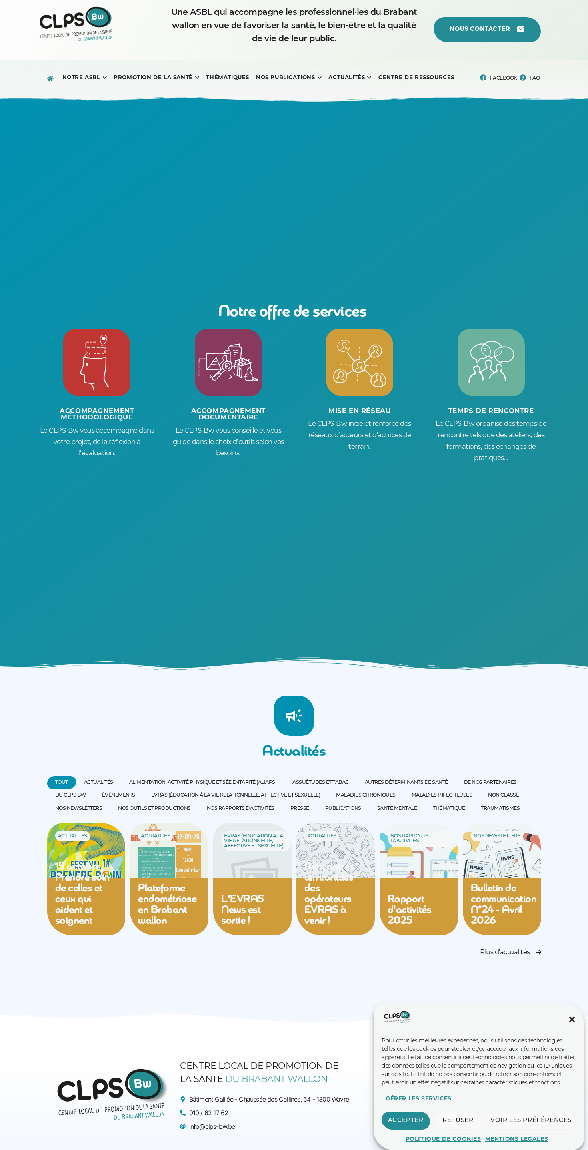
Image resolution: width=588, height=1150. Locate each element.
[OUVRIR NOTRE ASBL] (104, 77)
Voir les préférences (531, 1121)
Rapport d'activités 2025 (410, 910)
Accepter (406, 1121)
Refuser (457, 1121)
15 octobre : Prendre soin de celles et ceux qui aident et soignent (82, 894)
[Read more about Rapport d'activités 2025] (419, 879)
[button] (572, 1019)
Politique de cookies (443, 1139)
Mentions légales (516, 1139)
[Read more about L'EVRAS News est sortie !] (252, 879)
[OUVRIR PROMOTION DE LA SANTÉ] (197, 77)
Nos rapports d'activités (409, 838)
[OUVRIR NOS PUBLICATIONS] (319, 77)
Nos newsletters (497, 836)
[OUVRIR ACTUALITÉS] (369, 77)
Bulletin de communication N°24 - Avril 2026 (504, 905)
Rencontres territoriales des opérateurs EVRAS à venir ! (329, 894)
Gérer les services (419, 1099)
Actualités (72, 836)
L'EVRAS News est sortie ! (242, 910)
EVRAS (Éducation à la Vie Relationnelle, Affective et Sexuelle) (253, 841)
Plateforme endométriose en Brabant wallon (167, 905)
